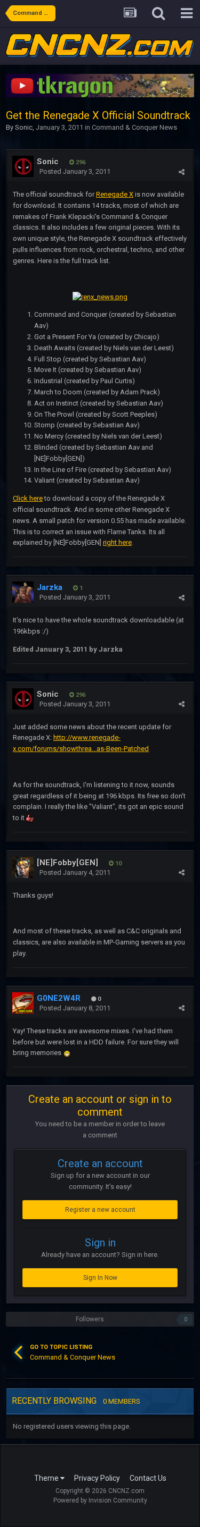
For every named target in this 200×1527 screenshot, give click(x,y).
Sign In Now (100, 1277)
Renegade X (114, 194)
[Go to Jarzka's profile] (23, 592)
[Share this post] (182, 172)
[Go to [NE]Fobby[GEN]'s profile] (23, 867)
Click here (28, 498)
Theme (47, 1478)
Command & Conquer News (134, 127)
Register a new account (100, 1209)
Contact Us (148, 1478)
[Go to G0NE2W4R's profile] (23, 1003)
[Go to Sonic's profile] (23, 166)
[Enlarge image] (67, 1053)
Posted (74, 171)
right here (117, 542)
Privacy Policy (97, 1478)
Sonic (24, 127)
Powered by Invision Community (100, 1500)
